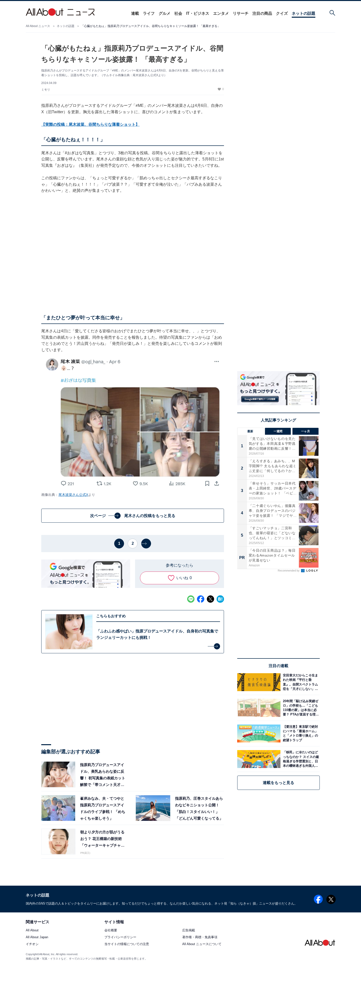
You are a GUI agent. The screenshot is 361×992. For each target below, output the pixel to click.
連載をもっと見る (278, 783)
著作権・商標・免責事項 (199, 937)
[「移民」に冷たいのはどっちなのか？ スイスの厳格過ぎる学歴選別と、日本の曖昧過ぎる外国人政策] (300, 759)
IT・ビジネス (197, 13)
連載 (135, 13)
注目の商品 (262, 13)
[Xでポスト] (210, 599)
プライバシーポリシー (120, 937)
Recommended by (289, 570)
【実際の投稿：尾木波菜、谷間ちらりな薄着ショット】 (90, 124)
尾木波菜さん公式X (73, 495)
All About (32, 930)
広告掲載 (188, 930)
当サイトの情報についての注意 (126, 944)
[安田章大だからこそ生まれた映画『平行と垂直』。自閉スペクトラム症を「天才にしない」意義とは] (300, 682)
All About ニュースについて (202, 944)
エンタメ (221, 13)
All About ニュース (38, 26)
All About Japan (37, 937)
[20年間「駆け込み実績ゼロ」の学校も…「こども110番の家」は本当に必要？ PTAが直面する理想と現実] (300, 708)
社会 (178, 13)
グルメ (164, 13)
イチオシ (32, 944)
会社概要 (110, 930)
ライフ (149, 13)
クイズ (282, 13)
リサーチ (241, 13)
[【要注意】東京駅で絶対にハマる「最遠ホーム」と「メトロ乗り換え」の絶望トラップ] (300, 733)
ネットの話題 (303, 13)
